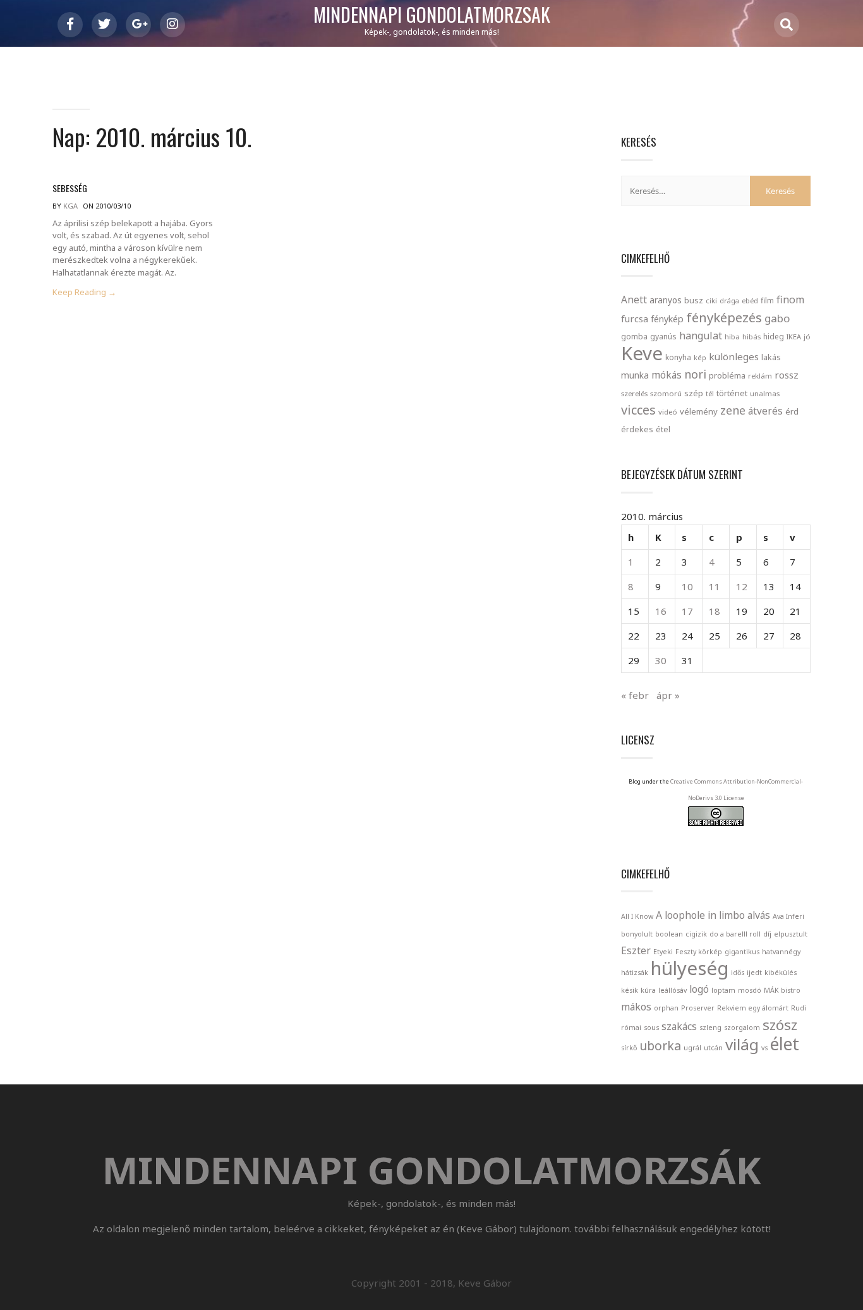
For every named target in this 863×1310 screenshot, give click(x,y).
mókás (666, 375)
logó (699, 989)
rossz (787, 374)
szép (693, 393)
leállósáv (672, 990)
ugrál (692, 1047)
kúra (648, 990)
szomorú (666, 393)
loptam (723, 990)
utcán (713, 1047)
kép (700, 357)
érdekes (637, 429)
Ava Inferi (788, 916)
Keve (642, 353)
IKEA (794, 336)
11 (714, 586)
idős (737, 972)
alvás (758, 915)
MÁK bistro (782, 990)
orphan (666, 1008)
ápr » (668, 695)
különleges (734, 356)
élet (784, 1044)
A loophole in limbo (700, 915)
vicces (638, 409)
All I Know (637, 916)
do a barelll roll (735, 934)
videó (667, 411)
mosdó (749, 990)
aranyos (665, 300)
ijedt (754, 972)
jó (807, 336)
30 (661, 660)
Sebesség (69, 188)
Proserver (698, 1008)
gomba (634, 336)
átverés (765, 410)
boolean (669, 934)
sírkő (629, 1047)
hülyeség (689, 968)
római (631, 1027)
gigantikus (742, 951)
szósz (780, 1024)
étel (663, 429)
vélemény (699, 411)
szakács (679, 1026)
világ (742, 1044)
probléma (727, 375)
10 (687, 586)
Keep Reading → (84, 292)
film (767, 300)
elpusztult (790, 934)
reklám (760, 375)
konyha (678, 357)
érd (792, 411)
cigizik (696, 934)
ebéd (750, 300)
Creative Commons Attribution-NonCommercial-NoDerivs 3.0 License (736, 789)
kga (70, 205)
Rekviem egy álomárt (752, 1008)
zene (732, 410)
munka (635, 375)
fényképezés (724, 317)
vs (764, 1047)
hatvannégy (781, 951)
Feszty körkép (698, 951)
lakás (771, 357)
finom (790, 299)
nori (695, 374)
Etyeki (663, 951)
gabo (777, 318)
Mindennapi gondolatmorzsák (431, 15)
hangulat (700, 336)
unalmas (765, 393)
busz (693, 300)
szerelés (634, 393)
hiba (732, 336)
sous (651, 1027)
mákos (636, 1007)
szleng (710, 1027)
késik (629, 990)
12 (741, 586)
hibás (751, 336)
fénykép (667, 319)
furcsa (634, 318)
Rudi (798, 1008)
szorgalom (742, 1027)
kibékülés (780, 972)
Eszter (636, 950)
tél (710, 393)
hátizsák (634, 972)
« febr (635, 695)
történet (731, 393)
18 (714, 611)
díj (767, 934)
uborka (660, 1045)
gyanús (663, 336)
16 (661, 611)
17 (687, 611)
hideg (773, 336)
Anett (634, 299)
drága (729, 300)
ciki (711, 300)
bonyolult (637, 934)
